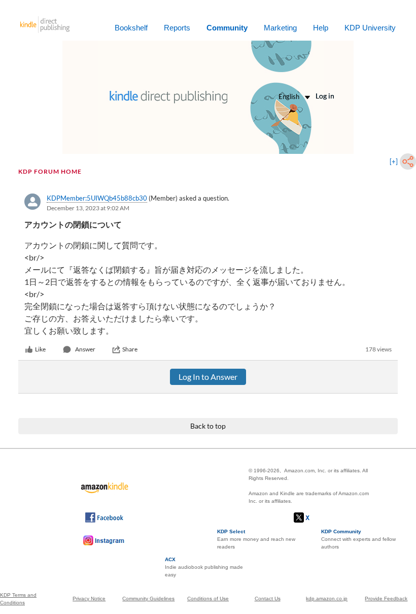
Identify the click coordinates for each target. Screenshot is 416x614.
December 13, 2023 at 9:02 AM (88, 208)
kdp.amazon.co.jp (327, 598)
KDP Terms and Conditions (18, 598)
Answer (85, 349)
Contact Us (268, 598)
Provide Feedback (386, 598)
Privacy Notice (89, 598)
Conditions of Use (208, 598)
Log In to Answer (208, 376)
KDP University (370, 27)
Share (129, 349)
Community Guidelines (148, 598)
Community (227, 27)
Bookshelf (131, 27)
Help (320, 27)
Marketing (280, 27)
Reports (177, 27)
